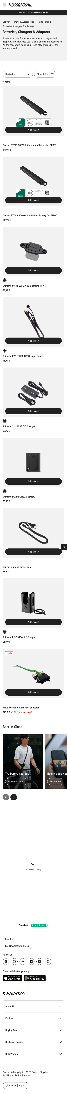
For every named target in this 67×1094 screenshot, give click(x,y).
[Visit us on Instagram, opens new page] (14, 961)
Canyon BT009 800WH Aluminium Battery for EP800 (30, 215)
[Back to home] (20, 5)
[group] (33, 767)
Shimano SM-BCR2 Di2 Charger (19, 426)
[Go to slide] (35, 797)
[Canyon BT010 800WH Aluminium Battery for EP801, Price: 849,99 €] (33, 111)
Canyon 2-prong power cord (17, 566)
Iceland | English (17, 1085)
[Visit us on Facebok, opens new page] (6, 961)
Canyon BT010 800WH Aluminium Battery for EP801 (29, 145)
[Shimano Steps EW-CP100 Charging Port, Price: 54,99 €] (33, 251)
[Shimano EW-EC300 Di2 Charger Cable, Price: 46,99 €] (33, 322)
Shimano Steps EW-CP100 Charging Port (23, 285)
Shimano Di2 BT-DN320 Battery (19, 496)
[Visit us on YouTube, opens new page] (23, 961)
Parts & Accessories (24, 21)
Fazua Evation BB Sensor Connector (21, 707)
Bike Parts (44, 21)
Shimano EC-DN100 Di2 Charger (19, 637)
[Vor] (13, 797)
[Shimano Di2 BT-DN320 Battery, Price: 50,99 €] (33, 462)
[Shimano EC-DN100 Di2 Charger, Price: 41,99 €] (33, 603)
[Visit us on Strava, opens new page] (31, 961)
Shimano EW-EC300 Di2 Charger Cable (23, 356)
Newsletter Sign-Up (19, 945)
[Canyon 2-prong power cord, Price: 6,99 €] (33, 533)
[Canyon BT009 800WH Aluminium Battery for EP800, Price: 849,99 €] (33, 181)
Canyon (6, 21)
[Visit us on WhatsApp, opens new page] (48, 961)
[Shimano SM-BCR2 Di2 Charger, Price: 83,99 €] (33, 392)
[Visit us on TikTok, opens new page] (39, 961)
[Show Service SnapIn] (64, 547)
